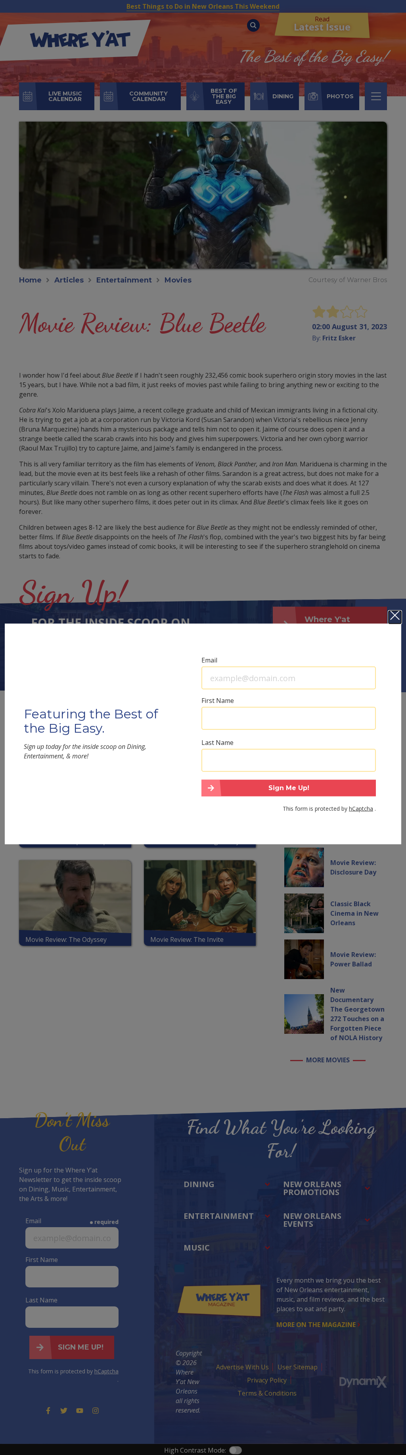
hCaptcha (361, 808)
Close (395, 617)
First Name (217, 700)
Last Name (217, 742)
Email (209, 660)
